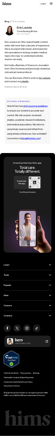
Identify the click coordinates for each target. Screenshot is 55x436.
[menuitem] (43, 4)
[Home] (6, 3)
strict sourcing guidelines (35, 106)
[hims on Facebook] (7, 328)
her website (44, 78)
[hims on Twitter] (17, 328)
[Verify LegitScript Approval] (11, 359)
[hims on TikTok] (36, 328)
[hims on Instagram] (27, 328)
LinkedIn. (24, 81)
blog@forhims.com (30, 138)
